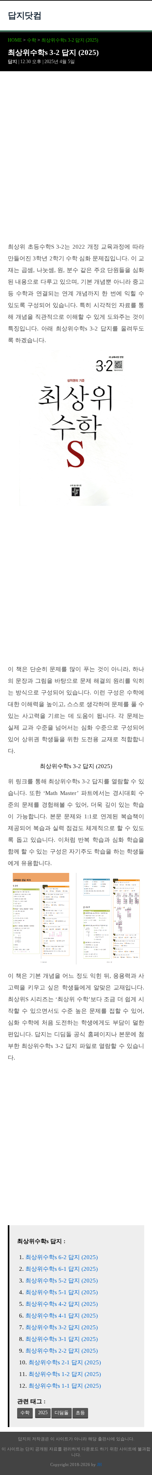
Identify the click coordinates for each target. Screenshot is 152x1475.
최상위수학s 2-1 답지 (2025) (64, 1362)
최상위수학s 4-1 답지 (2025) (61, 1315)
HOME (15, 40)
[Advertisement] (76, 161)
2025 (43, 1412)
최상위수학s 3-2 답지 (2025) (69, 40)
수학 (31, 40)
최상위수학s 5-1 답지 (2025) (61, 1292)
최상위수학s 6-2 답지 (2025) (61, 1257)
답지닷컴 (24, 15)
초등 (80, 1412)
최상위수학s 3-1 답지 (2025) (61, 1339)
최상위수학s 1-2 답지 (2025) (64, 1374)
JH (99, 1464)
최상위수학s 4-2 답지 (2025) (61, 1304)
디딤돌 (62, 1412)
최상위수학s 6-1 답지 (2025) (61, 1269)
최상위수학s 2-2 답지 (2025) (61, 1351)
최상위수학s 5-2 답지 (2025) (61, 1280)
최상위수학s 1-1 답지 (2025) (64, 1386)
